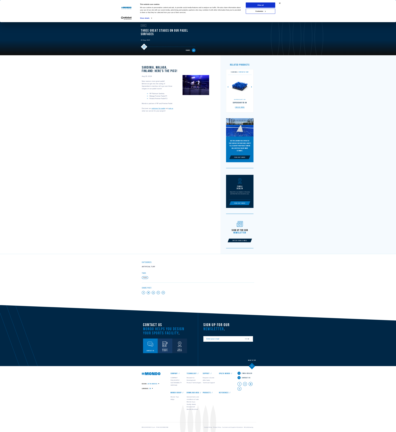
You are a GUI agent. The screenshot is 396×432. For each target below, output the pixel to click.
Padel (145, 277)
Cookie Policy (208, 427)
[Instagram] (246, 384)
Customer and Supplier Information (232, 427)
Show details (144, 18)
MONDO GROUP (176, 393)
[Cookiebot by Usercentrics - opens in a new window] (126, 18)
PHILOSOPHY (175, 380)
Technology (192, 373)
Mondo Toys (175, 397)
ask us (171, 108)
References (224, 393)
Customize (259, 11)
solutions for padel (158, 108)
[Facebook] (240, 384)
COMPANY (174, 378)
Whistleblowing (248, 427)
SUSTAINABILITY (176, 383)
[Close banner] (279, 3)
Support (206, 373)
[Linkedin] (240, 389)
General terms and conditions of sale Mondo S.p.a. (193, 399)
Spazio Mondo (224, 373)
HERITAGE (174, 385)
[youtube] (251, 384)
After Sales (206, 380)
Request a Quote (208, 378)
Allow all (260, 5)
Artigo (172, 399)
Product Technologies (194, 383)
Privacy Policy (217, 427)
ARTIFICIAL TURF (148, 267)
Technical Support (209, 383)
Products (207, 393)
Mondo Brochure (192, 409)
